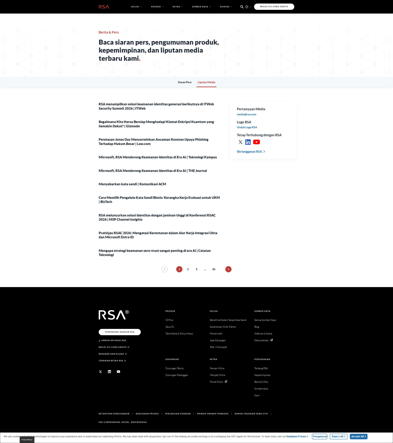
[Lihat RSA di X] (240, 142)
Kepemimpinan (262, 375)
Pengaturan (320, 436)
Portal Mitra (216, 382)
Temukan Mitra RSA (111, 361)
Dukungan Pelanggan (176, 375)
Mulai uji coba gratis (113, 347)
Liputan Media (206, 82)
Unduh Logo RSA (247, 127)
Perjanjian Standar (178, 414)
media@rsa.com (246, 114)
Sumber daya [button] (200, 7)
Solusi (214, 311)
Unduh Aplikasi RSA (113, 340)
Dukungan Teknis (174, 368)
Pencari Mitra (217, 368)
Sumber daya (262, 311)
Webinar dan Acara (111, 354)
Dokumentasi (261, 340)
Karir (257, 395)
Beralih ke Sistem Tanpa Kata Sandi (228, 320)
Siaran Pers (185, 82)
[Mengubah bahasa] (246, 6)
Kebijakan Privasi (147, 414)
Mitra (213, 359)
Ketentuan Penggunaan (114, 414)
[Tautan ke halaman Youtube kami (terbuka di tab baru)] (118, 371)
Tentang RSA (261, 368)
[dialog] (196, 438)
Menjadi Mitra (217, 375)
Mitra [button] (176, 7)
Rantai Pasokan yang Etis (251, 414)
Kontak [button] (225, 7)
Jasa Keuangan (218, 340)
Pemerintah (216, 333)
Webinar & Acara (263, 333)
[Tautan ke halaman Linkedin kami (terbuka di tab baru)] (109, 371)
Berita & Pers (261, 382)
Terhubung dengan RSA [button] (120, 332)
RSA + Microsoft (218, 347)
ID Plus (169, 320)
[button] (242, 6)
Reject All (337, 436)
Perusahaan (262, 359)
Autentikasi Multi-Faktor (223, 327)
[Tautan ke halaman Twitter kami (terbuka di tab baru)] (100, 371)
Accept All (357, 436)
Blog (256, 327)
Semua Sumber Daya (265, 320)
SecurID (169, 327)
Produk (170, 311)
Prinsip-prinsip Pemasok (213, 414)
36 (213, 269)
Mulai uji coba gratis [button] (274, 7)
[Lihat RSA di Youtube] (256, 142)
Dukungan (172, 359)
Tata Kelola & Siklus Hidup (179, 333)
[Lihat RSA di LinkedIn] (248, 142)
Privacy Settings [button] (27, 440)
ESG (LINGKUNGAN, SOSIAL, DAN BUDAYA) (123, 422)
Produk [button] (156, 7)
